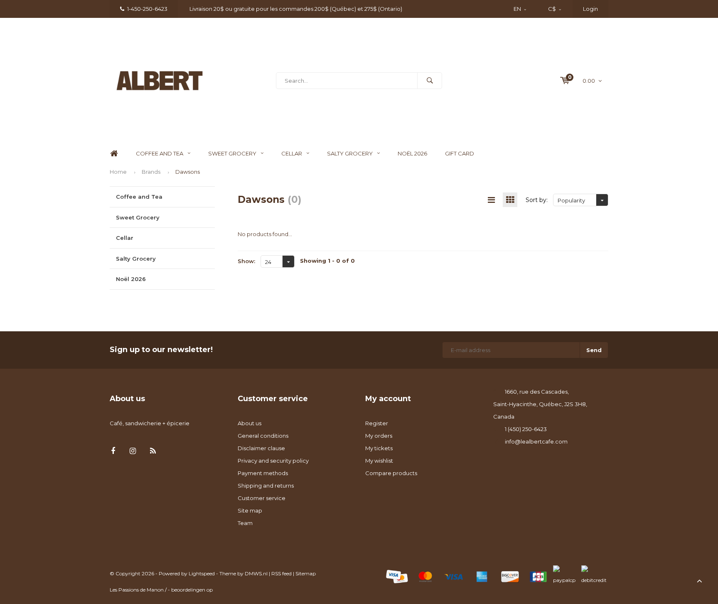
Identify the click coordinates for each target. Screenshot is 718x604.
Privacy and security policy (273, 460)
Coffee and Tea (159, 153)
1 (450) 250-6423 (526, 429)
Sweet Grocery (232, 153)
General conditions (263, 435)
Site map (250, 510)
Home (113, 153)
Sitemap (305, 573)
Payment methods (263, 473)
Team (245, 523)
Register (376, 423)
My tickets (379, 448)
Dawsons (187, 171)
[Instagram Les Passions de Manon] (132, 451)
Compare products (391, 473)
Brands (151, 171)
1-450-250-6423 (147, 8)
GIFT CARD (459, 153)
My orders (378, 435)
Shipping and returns (266, 485)
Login (590, 8)
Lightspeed (202, 573)
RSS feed (281, 573)
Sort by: (537, 200)
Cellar (291, 153)
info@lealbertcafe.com (536, 441)
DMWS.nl (256, 573)
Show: (246, 261)
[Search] (429, 80)
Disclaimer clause (261, 448)
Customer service (261, 498)
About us (249, 423)
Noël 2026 (412, 153)
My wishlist (379, 460)
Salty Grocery (350, 153)
